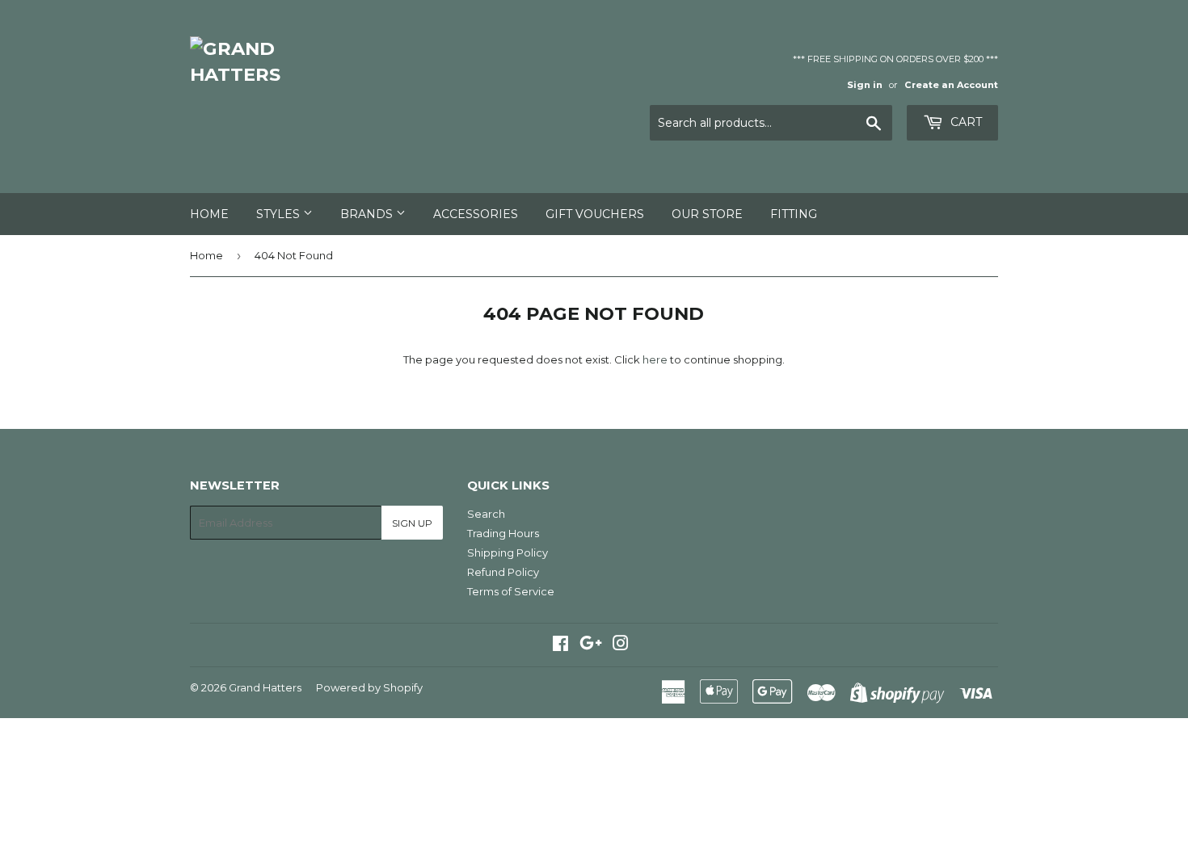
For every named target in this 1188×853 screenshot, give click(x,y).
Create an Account (951, 84)
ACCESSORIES (475, 214)
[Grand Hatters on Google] (590, 645)
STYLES (279, 214)
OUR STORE (707, 214)
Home (209, 214)
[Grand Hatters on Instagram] (621, 645)
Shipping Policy (507, 552)
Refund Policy (503, 571)
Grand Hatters (265, 687)
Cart (964, 122)
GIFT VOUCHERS (595, 214)
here (655, 359)
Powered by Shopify (369, 687)
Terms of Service (510, 591)
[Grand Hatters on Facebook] (560, 645)
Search (486, 513)
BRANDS (368, 214)
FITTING (793, 214)
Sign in (865, 84)
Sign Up (412, 523)
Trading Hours (503, 533)
